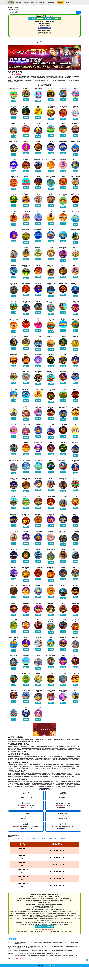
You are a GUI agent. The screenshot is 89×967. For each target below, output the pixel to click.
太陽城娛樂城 (60, 805)
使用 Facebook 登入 (45, 27)
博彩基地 (11, 2)
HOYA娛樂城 (25, 816)
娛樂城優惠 (34, 2)
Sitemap (45, 965)
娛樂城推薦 (18, 2)
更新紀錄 (49, 965)
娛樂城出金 (26, 2)
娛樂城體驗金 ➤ (48, 18)
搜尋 (78, 12)
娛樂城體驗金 (42, 2)
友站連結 (53, 965)
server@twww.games (48, 929)
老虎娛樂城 (61, 816)
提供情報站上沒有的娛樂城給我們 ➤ (44, 926)
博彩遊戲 (60, 2)
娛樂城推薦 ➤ (31, 18)
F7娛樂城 (56, 826)
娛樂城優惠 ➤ (57, 18)
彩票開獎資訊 (51, 2)
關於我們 (68, 2)
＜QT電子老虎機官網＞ (15, 74)
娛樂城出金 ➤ (40, 18)
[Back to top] (87, 960)
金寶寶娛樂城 (62, 795)
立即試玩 (13, 100)
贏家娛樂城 (16, 826)
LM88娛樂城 (24, 795)
